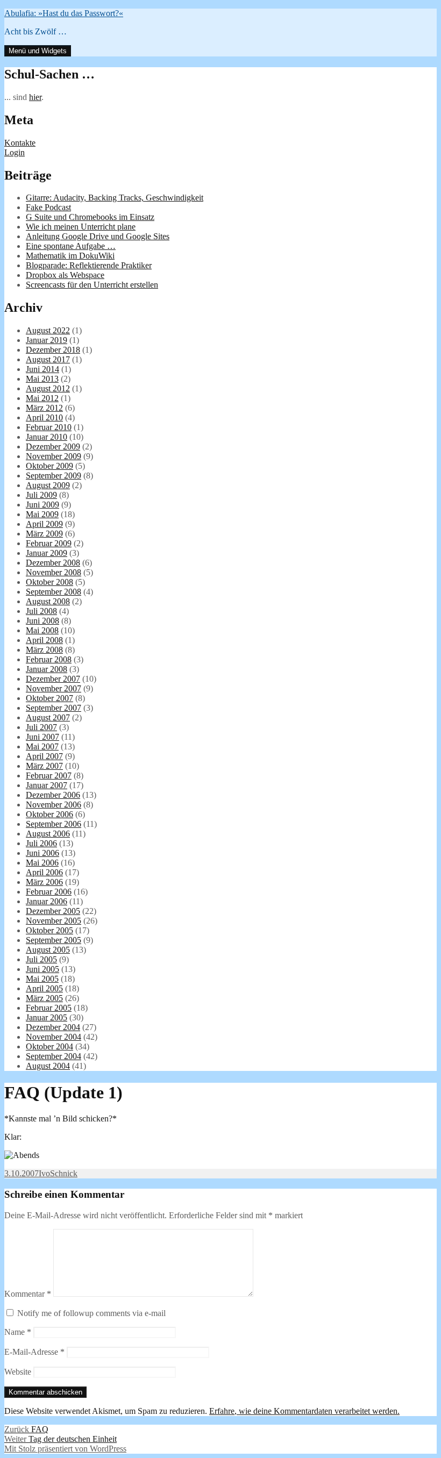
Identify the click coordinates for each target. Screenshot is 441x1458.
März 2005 (44, 998)
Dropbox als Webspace (65, 275)
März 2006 (44, 882)
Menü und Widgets (38, 51)
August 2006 (48, 833)
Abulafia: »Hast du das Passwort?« (63, 13)
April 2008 (44, 640)
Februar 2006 (49, 891)
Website (17, 1371)
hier (35, 97)
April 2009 (44, 523)
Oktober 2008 (49, 582)
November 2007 (53, 688)
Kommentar (27, 1293)
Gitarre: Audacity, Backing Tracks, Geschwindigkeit (114, 197)
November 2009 (53, 456)
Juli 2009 (41, 494)
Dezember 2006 (53, 794)
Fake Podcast (48, 207)
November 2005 (53, 920)
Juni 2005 (42, 969)
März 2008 (44, 649)
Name (17, 1331)
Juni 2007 (42, 736)
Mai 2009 (42, 514)
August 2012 (48, 388)
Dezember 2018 (53, 349)
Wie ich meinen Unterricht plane (81, 226)
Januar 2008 (46, 669)
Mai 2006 (42, 862)
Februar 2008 (49, 659)
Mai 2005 (42, 978)
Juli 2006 (41, 843)
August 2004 (48, 1065)
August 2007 (48, 717)
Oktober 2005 (49, 930)
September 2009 (53, 475)
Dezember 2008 (53, 562)
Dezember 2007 (53, 678)
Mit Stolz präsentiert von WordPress (65, 1448)
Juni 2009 (42, 504)
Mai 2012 (42, 398)
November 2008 (53, 572)
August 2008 (48, 601)
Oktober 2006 (49, 814)
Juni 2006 (42, 852)
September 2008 (53, 591)
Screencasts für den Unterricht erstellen (92, 284)
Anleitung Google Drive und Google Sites (97, 236)
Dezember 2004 (53, 1027)
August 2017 (48, 359)
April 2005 (44, 988)
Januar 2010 (46, 436)
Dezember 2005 (53, 911)
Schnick (63, 1173)
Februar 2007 (49, 775)
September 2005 (53, 940)
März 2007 (44, 765)
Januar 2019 (46, 340)
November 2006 (53, 804)
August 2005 (48, 949)
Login (14, 152)
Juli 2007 (41, 727)
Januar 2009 (46, 553)
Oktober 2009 (49, 465)
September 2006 (53, 823)
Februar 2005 (49, 1007)
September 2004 (53, 1056)
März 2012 (44, 407)
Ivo (44, 1173)
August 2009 (48, 485)
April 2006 (44, 872)
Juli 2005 (41, 959)
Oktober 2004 (49, 1046)
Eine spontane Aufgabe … (71, 246)
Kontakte (19, 142)
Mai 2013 (42, 378)
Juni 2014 (42, 369)
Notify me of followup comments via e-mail (91, 1313)
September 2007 (53, 707)
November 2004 (53, 1036)
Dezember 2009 (53, 446)
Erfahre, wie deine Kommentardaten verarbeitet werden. (304, 1411)
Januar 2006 (46, 901)
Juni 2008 (42, 620)
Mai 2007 (42, 746)
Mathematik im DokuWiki (70, 255)
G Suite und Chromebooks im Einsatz (90, 216)
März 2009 (44, 533)
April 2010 (44, 417)
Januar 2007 (46, 785)
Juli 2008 (41, 611)
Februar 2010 (49, 427)
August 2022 (48, 330)
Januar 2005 (46, 1017)
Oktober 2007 (49, 698)
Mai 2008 (42, 630)
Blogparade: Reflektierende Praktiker (89, 265)
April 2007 (44, 756)
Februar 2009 (49, 543)
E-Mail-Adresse (34, 1351)
